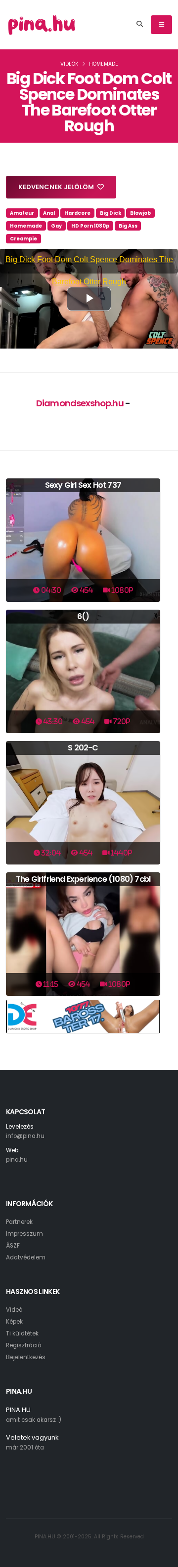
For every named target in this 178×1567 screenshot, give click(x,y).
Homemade (103, 64)
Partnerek (19, 1222)
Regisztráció (23, 1345)
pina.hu (17, 1160)
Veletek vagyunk (32, 1437)
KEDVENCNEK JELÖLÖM (56, 187)
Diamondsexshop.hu (80, 403)
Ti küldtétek (22, 1333)
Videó (14, 1310)
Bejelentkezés (25, 1357)
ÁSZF (13, 1246)
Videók (69, 64)
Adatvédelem (25, 1257)
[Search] (139, 24)
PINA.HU (18, 1409)
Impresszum (24, 1234)
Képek (14, 1322)
